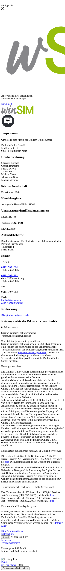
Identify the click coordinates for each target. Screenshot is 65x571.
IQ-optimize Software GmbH (15, 315)
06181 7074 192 (9, 275)
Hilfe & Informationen (12, 531)
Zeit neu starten (9, 565)
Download (6, 104)
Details (4, 562)
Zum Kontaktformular (12, 302)
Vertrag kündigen (19, 537)
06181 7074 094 (9, 267)
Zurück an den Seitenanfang (15, 568)
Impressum (6, 540)
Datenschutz (7, 534)
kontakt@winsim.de (11, 300)
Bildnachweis (11, 327)
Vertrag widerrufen (10, 543)
